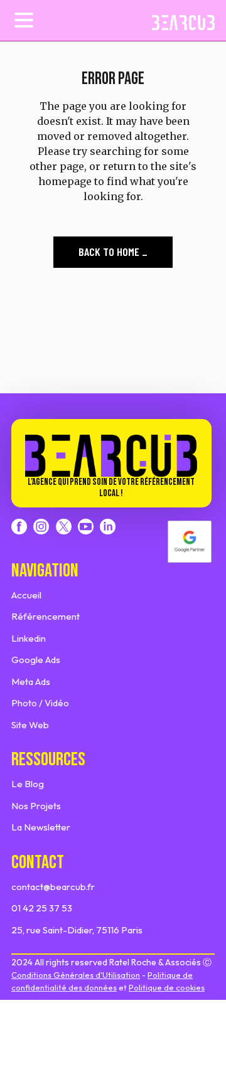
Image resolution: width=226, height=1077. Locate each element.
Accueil (26, 595)
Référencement (45, 616)
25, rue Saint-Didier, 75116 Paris (77, 930)
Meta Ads (30, 681)
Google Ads (35, 660)
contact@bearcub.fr (53, 887)
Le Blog (27, 784)
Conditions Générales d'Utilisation (75, 975)
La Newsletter (40, 827)
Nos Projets (36, 806)
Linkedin (28, 638)
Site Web (30, 725)
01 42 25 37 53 (41, 908)
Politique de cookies (167, 987)
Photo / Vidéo (40, 703)
